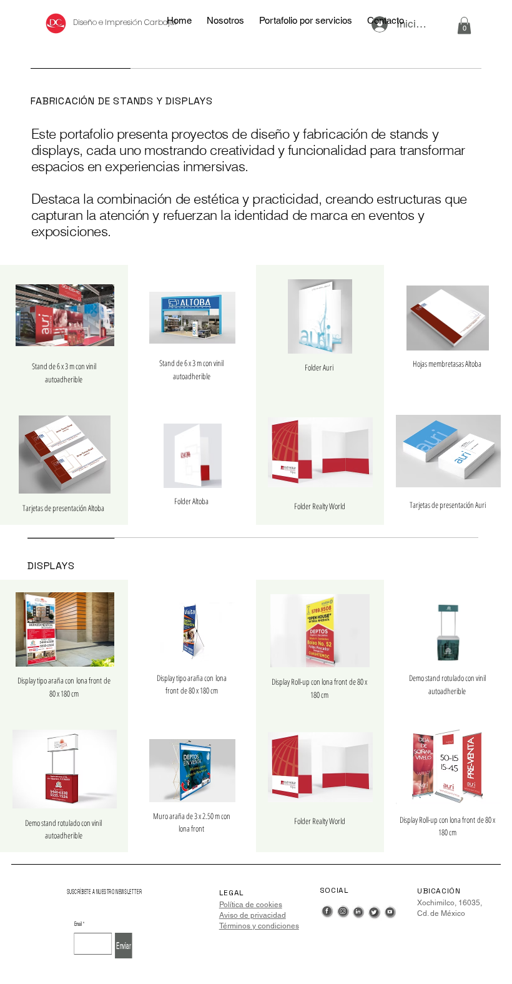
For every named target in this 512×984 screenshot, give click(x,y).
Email (79, 924)
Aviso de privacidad (252, 915)
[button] (464, 25)
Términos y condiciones (259, 926)
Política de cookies (250, 904)
